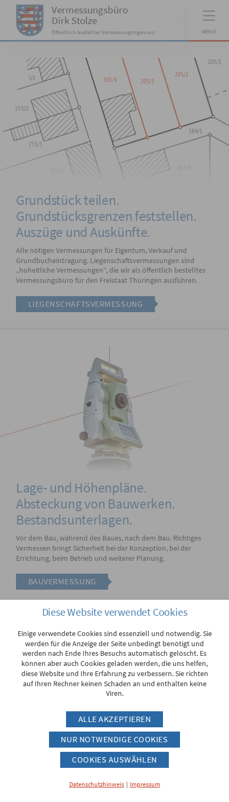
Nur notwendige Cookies (114, 739)
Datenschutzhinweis (96, 784)
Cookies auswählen (114, 760)
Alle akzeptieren (114, 719)
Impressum (145, 784)
